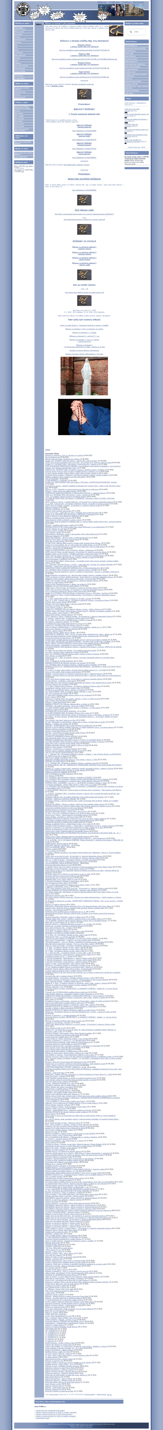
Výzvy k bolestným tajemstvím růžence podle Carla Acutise (66, 591)
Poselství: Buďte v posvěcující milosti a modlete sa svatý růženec (68, 1362)
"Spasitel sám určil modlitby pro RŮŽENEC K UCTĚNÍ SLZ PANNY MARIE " (71, 938)
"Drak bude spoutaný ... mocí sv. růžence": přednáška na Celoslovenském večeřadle (74, 942)
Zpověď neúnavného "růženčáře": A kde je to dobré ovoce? (65, 917)
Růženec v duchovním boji (54, 548)
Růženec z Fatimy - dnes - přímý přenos (59, 1253)
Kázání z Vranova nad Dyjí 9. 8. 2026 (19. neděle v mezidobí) (56, 1416)
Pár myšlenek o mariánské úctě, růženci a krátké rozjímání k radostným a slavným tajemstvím (78, 1210)
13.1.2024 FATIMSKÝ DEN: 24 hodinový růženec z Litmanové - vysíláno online (72, 708)
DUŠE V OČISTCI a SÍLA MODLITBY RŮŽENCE (62, 516)
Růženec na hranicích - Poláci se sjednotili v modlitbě (63, 1192)
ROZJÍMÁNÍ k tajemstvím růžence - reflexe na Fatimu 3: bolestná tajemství (71, 1207)
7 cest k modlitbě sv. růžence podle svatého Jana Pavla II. (65, 1101)
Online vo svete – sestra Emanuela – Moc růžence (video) (65, 963)
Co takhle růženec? (52, 1357)
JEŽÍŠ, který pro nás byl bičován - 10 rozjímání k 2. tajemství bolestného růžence (73, 1219)
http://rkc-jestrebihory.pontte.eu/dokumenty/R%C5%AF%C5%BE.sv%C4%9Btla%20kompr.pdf (84, 59)
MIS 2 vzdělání (19, 116)
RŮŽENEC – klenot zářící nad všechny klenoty (61, 566)
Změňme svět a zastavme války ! (56, 1232)
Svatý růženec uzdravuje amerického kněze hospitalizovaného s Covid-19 (70, 1080)
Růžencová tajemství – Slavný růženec (58, 1379)
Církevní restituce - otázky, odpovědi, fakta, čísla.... (136, 87)
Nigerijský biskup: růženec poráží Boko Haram (61, 1230)
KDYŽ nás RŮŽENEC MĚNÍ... (55, 847)
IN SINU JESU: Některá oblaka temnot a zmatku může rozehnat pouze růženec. (73, 543)
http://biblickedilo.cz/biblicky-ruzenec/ (77, 165)
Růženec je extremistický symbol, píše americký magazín (65, 829)
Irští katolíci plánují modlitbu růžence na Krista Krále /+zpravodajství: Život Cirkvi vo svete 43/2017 (79, 1182)
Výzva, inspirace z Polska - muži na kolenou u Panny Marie (66, 1107)
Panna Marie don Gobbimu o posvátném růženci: (62, 1162)
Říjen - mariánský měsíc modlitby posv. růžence (62, 1318)
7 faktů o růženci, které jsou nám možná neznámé (62, 1065)
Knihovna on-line (20, 92)
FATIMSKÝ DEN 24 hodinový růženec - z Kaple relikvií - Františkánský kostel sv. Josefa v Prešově (79, 826)
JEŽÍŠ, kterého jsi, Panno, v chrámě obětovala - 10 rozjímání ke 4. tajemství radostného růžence (79, 502)
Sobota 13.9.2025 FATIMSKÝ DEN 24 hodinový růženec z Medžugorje (69, 550)
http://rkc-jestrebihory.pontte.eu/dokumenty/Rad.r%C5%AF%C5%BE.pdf (84, 50)
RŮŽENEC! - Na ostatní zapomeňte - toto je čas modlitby (65, 706)
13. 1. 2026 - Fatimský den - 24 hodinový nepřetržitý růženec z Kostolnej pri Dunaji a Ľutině (76, 504)
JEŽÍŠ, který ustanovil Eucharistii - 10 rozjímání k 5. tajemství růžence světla (72, 858)
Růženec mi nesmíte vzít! (54, 1361)
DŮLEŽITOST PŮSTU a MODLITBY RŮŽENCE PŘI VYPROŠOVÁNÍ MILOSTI (72, 568)
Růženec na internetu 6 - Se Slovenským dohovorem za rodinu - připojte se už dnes (84, 346)
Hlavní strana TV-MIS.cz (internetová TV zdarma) (22, 107)
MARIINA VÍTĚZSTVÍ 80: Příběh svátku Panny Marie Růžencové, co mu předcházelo (75, 527)
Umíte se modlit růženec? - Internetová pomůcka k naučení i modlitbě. (84, 325)
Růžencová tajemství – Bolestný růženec (59, 1370)
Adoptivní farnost (20, 39)
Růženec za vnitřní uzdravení (55, 1150)
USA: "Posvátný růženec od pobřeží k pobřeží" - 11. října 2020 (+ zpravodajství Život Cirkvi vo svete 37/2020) (83, 1058)
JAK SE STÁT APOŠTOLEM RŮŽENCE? (59, 752)
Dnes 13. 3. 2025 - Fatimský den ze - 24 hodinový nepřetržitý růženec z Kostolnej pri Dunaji (77, 600)
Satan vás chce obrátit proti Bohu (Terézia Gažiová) (63, 1221)
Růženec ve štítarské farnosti (55, 1307)
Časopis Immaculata (131, 69)
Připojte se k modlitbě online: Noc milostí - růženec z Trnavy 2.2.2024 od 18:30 (72, 699)
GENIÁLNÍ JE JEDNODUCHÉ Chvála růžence (61, 1275)
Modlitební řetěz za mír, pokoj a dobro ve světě (61, 879)
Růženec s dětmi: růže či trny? (55, 1108)
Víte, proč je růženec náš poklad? (56, 693)
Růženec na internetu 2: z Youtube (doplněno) (61, 1015)
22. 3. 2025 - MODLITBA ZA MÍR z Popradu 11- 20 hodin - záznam (68, 598)
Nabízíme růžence (51, 507)
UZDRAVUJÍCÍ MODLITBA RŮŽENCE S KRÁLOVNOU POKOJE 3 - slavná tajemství (75, 996)
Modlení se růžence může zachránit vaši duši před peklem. (65, 477)
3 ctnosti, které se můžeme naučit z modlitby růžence (63, 971)
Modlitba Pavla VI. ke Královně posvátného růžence (63, 1151)
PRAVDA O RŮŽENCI (52, 509)
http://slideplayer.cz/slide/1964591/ (84, 158)
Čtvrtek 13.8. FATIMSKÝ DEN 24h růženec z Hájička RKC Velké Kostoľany (71, 461)
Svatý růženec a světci (53, 532)
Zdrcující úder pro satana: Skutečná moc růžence (62, 459)
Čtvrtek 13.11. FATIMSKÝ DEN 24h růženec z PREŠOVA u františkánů (69, 514)
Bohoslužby (18, 34)
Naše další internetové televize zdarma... (22, 129)
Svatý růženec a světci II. (54, 607)
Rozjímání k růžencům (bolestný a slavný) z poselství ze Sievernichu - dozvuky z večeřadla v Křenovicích (82, 572)
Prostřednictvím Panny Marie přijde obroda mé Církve (63, 624)
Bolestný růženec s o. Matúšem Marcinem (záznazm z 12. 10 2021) (68, 924)
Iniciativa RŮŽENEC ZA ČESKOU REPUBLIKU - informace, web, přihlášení (71, 890)
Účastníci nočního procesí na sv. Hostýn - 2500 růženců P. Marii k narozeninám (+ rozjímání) (77, 1153)
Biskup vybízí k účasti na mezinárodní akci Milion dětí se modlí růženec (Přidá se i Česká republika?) (80, 1116)
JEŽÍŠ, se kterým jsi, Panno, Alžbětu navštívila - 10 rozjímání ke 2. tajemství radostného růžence (79, 577)
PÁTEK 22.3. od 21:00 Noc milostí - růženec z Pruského (64, 690)
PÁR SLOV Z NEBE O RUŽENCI (56, 758)
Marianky (17, 58)
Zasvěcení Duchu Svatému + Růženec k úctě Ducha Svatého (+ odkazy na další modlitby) (76, 475)
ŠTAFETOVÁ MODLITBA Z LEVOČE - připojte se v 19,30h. (66, 1067)
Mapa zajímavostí (20, 55)
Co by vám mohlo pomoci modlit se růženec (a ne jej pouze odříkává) (69, 1309)
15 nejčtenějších (20, 78)
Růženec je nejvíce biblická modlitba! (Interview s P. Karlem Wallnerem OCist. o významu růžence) (79, 727)
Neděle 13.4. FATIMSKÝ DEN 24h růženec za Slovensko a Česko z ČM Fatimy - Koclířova (76, 593)
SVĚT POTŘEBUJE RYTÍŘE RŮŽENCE (59, 661)
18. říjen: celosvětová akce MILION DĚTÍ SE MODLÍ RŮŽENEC (67, 1191)
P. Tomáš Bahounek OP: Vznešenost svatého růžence (64, 1300)
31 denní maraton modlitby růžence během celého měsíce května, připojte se (72, 473)
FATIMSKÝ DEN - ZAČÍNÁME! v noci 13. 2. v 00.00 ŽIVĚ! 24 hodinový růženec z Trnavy (76, 783)
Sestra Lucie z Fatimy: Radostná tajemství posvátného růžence (67, 836)
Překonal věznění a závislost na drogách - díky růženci (64, 1185)
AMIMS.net (102, 2)
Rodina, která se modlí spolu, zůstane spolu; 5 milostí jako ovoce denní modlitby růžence (76, 1096)
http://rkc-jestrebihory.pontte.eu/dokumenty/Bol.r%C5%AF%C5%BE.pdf (84, 68)
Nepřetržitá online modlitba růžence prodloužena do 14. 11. (65, 912)
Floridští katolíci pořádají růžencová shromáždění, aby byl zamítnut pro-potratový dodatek (76, 640)
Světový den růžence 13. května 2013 (58, 1345)
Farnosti (17, 37)
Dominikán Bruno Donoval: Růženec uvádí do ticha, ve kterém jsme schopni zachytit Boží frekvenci (79, 913)
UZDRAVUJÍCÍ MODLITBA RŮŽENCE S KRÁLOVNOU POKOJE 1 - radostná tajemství (75, 493)
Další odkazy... (129, 93)
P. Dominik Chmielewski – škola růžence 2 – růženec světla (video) (68, 960)
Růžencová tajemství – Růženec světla (58, 1380)
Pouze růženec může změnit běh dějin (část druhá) (62, 1048)
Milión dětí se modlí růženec (55, 1311)
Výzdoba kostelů (20, 68)
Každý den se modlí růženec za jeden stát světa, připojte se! (66, 1375)
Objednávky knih (20, 97)
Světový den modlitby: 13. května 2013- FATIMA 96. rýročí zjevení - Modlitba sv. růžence (76, 1346)
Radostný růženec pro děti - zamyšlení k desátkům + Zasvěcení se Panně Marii (73, 1046)
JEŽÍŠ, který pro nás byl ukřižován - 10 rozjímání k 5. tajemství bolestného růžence (74, 590)
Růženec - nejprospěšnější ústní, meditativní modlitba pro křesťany (68, 1110)
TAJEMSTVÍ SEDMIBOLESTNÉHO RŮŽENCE (61, 736)
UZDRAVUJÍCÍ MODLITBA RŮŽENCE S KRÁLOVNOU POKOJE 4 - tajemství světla (75, 1169)
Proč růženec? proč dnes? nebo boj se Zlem (60, 720)
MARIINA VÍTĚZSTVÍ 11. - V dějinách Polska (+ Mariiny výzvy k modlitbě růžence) (74, 1175)
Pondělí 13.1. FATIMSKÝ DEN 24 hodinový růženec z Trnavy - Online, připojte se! (74, 609)
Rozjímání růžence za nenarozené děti (58, 1157)
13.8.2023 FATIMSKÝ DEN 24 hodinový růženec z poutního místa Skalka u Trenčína (74, 742)
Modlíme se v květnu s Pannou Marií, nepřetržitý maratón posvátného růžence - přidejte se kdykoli (79, 768)
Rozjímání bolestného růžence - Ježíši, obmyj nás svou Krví (66, 811)
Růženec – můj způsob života (55, 910)
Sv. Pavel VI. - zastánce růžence (56, 1139)
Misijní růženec (50, 1114)
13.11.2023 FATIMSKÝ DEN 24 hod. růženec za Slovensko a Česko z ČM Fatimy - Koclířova (77, 715)
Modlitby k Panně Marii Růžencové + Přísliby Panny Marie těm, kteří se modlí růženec (75, 547)
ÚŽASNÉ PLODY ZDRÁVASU (55, 1244)
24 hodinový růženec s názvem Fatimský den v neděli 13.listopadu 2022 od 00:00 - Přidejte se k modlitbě (81, 801)
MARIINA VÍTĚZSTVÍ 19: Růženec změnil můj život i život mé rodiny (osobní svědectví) (76, 819)
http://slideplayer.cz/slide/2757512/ (84, 149)
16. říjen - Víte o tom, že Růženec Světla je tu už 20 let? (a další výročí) (70, 813)
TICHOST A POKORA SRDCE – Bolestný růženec (62, 1212)
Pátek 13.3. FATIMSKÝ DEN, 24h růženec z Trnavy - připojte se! (67, 495)
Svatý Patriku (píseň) (43, 1418)
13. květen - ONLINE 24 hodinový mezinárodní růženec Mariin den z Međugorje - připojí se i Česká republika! (83, 853)
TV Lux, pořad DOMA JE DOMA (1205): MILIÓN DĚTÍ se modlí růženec (70, 1189)
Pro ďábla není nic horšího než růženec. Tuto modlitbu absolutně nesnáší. (70, 650)
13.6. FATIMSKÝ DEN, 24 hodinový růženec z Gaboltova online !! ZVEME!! (71, 570)
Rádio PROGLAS (130, 56)
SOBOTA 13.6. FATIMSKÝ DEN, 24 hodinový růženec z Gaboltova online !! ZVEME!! (74, 470)
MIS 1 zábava (19, 113)
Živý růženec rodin (84, 210)
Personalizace (19, 75)
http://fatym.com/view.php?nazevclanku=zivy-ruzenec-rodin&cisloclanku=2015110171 (84, 214)
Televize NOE (129, 53)
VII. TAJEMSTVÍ (51, 1332)
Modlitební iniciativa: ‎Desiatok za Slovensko (60, 1166)
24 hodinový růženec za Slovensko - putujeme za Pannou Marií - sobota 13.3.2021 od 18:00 (77, 1001)
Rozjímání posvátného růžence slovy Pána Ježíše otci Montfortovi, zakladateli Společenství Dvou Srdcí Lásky (83, 1069)
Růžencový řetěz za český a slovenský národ (61, 1257)
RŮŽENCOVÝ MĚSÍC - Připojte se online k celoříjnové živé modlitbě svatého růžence (75, 804)
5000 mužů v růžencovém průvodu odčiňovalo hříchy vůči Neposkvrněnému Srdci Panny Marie (78, 906)
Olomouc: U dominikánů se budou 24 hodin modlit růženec (65, 733)
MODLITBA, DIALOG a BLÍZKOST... (58, 845)
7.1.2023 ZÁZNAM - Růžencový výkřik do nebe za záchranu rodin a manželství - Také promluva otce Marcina (83, 790)
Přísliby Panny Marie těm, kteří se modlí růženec (62, 1284)
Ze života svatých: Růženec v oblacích (58, 1353)
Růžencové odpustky (52, 536)
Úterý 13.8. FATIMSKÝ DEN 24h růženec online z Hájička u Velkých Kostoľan (72, 654)
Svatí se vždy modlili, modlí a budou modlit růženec (63, 672)
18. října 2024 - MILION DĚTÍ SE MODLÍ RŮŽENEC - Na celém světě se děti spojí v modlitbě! (78, 641)
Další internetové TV (131, 61)
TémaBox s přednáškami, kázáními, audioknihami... (136, 75)
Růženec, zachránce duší (54, 1259)
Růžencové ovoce (51, 1132)
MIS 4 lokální (19, 121)
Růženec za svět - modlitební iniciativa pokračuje (62, 1366)
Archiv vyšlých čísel (21, 157)
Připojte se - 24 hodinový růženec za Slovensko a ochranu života (67, 965)
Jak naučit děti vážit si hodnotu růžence (59, 976)
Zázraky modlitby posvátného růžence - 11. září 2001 (63, 1171)
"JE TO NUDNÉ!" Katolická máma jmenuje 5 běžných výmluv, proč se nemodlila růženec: (76, 921)
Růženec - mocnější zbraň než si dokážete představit (63, 1298)
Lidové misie (19, 52)
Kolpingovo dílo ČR (131, 84)
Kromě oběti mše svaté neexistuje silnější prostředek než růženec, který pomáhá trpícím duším (78, 683)
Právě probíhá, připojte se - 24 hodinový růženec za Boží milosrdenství (69, 994)
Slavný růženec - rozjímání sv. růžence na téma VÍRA (63, 817)
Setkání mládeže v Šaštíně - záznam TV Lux (60, 1320)
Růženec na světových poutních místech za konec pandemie (66, 985)
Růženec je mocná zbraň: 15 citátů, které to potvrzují (63, 1214)
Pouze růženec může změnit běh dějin (58, 1049)
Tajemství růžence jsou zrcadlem (56, 684)
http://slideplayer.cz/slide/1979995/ (84, 131)
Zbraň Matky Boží (51, 1328)
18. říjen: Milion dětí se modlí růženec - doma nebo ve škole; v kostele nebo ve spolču (75, 722)
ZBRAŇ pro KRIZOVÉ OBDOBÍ (56, 772)
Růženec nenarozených (53, 1389)
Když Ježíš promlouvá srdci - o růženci (58, 928)
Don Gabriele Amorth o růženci (55, 1287)
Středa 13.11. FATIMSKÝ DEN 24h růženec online (62, 625)
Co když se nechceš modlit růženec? (58, 1090)
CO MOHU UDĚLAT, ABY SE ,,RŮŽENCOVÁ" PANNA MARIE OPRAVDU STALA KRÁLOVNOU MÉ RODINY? (83, 765)
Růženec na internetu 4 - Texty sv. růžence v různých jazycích (84, 340)
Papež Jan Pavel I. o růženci (55, 1076)
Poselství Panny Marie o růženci (56, 1269)
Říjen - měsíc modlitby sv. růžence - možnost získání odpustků (67, 1124)
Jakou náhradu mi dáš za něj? (55, 1028)
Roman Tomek (54, 1394)
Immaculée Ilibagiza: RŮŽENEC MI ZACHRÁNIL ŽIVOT (64, 1321)
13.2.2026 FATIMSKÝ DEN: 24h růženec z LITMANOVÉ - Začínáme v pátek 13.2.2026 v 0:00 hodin (79, 498)
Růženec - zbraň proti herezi (55, 1073)
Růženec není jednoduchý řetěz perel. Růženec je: (62, 1094)
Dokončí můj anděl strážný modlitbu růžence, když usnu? (65, 1003)
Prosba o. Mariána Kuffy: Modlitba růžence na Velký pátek (65, 1262)
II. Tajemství (49, 1341)
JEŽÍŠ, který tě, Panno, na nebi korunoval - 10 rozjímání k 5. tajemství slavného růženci (76, 552)
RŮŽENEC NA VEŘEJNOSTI (55, 761)
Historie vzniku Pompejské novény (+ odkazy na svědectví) (66, 584)
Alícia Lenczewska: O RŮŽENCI (56, 559)
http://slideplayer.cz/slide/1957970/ (84, 140)
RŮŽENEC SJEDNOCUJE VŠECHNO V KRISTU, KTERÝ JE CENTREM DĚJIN (73, 740)
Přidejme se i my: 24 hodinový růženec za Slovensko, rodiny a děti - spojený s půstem (75, 997)
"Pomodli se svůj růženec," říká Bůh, (58, 1023)
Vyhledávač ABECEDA (132, 90)
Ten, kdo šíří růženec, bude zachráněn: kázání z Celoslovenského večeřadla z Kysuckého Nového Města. (82, 1119)
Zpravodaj (18, 42)
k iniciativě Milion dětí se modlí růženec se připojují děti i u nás (67, 1187)
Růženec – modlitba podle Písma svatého (59, 525)
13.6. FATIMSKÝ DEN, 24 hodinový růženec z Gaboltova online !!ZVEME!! (71, 665)
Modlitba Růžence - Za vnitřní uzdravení (59, 1167)
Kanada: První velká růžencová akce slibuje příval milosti (65, 1128)
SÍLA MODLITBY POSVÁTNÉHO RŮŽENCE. (61, 711)
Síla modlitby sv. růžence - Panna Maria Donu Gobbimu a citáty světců (69, 1055)
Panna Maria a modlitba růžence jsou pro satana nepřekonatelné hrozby (70, 820)
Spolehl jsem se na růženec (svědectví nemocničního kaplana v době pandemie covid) (75, 1064)
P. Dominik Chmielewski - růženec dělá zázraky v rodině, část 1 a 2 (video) (71, 785)
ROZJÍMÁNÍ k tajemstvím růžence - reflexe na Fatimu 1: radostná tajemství (71, 1198)
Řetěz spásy (49, 999)
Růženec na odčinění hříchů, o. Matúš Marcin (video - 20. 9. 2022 (68, 824)
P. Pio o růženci (51, 851)
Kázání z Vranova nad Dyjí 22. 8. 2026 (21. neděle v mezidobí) (56, 1412)
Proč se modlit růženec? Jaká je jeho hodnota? (61, 1235)
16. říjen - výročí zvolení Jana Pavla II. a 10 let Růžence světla (67, 1355)
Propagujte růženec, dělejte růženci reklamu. (60, 632)
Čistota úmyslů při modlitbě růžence (57, 1037)
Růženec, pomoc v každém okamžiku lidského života (64, 751)
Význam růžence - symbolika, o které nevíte (60, 681)
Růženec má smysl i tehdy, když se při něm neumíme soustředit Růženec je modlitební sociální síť (79, 1057)
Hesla (16, 50)
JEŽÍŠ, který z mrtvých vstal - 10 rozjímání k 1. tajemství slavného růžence (71, 588)
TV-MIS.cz (126, 2)
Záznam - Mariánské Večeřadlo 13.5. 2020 (59, 1083)
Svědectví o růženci (52, 709)
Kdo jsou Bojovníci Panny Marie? (56, 883)
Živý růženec (50, 776)
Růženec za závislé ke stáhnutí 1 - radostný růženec (84, 248)
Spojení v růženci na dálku (54, 530)
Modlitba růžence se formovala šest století (60, 810)
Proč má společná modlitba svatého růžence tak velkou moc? (66, 861)
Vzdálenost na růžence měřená (56, 1286)
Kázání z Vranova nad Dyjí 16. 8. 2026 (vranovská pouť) (54, 1414)
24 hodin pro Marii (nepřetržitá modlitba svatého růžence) (64, 1160)
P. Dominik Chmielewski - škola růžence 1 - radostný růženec (66, 962)
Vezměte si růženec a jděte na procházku (59, 1008)
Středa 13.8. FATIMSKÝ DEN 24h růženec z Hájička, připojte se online (69, 557)
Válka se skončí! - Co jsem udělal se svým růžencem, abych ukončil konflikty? (72, 1277)
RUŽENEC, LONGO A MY (54, 1234)
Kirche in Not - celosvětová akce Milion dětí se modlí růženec (66, 1280)
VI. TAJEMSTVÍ (51, 1334)
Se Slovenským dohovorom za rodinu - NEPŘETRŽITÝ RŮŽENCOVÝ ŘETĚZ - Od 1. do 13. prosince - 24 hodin (84, 901)
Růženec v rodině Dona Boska (55, 702)
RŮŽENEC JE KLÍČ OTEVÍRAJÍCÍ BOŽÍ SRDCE (62, 586)
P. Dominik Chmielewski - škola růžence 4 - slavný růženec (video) (68, 955)
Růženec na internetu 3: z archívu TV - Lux (84, 336)
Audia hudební (19, 124)
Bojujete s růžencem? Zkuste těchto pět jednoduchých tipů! (65, 1062)
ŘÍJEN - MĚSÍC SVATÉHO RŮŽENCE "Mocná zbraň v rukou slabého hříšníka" (72, 643)
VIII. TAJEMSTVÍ (51, 1330)
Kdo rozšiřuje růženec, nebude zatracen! (59, 615)
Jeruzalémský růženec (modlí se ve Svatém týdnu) (63, 688)
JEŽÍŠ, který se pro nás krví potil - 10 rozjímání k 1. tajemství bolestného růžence (74, 856)
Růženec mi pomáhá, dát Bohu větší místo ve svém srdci (65, 1021)
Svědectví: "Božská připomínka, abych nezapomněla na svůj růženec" (69, 1158)
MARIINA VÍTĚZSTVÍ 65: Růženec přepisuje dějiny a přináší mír (67, 704)
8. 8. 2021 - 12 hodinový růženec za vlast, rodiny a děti (64, 947)
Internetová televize (131, 59)
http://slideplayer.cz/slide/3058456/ (84, 190)
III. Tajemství (49, 1339)
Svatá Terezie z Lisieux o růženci (57, 929)
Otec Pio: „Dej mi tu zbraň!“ (54, 734)
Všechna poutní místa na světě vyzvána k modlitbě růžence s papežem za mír (72, 471)
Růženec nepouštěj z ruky (54, 987)
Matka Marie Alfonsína (53, 1377)
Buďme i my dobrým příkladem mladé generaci (61, 1327)
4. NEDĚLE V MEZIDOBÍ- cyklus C (57, 887)
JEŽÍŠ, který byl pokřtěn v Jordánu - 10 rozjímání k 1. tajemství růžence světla (72, 505)
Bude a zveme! (19, 31)
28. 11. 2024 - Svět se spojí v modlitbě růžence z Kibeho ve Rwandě (69, 620)
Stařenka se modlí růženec (54, 582)
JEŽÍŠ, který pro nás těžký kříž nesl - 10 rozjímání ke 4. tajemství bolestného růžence (75, 1216)
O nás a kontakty (20, 71)
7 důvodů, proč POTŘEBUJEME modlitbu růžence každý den (66, 992)
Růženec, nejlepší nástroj (54, 631)
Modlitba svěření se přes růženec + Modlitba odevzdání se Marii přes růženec (72, 554)
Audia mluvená (19, 126)
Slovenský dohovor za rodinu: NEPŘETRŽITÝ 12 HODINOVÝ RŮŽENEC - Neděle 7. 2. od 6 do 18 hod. (81, 1017)
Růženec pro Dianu (51, 1201)
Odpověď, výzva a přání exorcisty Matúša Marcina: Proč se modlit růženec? (72, 1103)
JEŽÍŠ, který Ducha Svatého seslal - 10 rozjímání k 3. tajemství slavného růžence (73, 679)
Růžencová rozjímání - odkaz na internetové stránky (63, 1266)
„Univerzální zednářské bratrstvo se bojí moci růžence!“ (64, 808)
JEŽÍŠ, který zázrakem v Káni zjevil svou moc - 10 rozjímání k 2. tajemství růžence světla (76, 888)
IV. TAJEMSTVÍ (50, 1337)
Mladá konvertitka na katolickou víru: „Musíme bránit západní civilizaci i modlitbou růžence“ (76, 575)
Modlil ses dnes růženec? (54, 747)
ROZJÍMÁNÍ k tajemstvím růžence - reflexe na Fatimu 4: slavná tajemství (71, 1205)
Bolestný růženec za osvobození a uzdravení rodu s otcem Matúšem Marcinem (72, 781)
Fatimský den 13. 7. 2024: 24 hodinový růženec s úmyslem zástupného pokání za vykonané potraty (79, 658)
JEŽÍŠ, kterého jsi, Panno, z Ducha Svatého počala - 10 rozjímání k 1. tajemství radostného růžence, (80, 595)
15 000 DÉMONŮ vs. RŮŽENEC (56, 480)
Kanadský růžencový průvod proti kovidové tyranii (62, 876)
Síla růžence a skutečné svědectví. (57, 622)
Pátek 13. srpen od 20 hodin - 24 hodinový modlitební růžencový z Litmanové (72, 946)
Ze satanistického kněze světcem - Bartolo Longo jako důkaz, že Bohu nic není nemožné (76, 1184)
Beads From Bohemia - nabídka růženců (59, 1350)
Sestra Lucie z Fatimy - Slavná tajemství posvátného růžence (66, 815)
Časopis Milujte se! (131, 46)
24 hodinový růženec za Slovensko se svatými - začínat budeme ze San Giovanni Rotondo (76, 980)
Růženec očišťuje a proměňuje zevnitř (58, 729)
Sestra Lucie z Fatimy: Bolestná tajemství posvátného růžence (67, 831)
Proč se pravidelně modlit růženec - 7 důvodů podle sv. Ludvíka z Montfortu (71, 1137)
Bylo (16, 45)
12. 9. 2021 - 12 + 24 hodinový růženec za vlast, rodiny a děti (66, 935)
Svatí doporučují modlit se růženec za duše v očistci (63, 520)
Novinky (17, 111)
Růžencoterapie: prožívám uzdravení (58, 1105)
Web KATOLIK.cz (130, 51)
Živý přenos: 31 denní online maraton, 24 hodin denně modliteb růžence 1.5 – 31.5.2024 (75, 670)
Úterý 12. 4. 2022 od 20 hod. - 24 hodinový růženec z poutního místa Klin (70, 860)
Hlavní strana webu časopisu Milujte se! (24, 153)
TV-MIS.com (114, 2)
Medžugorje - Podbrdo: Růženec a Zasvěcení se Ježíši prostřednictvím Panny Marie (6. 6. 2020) (78, 1074)
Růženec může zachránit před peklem (58, 511)
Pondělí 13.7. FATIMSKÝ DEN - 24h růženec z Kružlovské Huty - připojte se (71, 464)
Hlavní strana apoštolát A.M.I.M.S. (22, 88)
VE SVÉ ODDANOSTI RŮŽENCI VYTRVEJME (61, 1237)
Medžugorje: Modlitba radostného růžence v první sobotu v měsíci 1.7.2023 (71, 760)
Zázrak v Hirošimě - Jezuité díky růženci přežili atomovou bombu (67, 1203)
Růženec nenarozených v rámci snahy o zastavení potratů (65, 1260)
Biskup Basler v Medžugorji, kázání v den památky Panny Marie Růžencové (71, 534)
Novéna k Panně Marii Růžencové (57, 731)
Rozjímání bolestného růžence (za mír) (58, 865)
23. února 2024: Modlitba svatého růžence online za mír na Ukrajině (68, 695)
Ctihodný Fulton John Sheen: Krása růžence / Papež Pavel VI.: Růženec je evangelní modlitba (78, 611)
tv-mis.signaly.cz (19, 169)
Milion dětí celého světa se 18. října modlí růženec (62, 1382)
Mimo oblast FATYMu (21, 66)
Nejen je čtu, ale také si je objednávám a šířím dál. (133, 140)
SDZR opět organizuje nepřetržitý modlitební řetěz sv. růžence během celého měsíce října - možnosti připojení (83, 522)
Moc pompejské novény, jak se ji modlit (59, 738)
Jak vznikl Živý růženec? (54, 1255)
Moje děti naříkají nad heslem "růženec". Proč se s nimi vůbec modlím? (70, 944)
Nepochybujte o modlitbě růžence (56, 1089)
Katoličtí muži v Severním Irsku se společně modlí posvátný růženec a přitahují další (74, 908)
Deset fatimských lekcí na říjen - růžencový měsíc (62, 1123)
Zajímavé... (18, 63)
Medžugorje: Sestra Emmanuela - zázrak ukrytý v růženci (65, 869)
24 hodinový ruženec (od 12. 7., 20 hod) (59, 956)
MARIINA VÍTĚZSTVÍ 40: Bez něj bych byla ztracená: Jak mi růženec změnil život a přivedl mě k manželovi (82, 972)
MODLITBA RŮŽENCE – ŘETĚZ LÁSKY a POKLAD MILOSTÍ (66, 538)
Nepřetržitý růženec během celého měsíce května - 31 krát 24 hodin (68, 969)
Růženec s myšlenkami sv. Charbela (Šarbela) (61, 749)
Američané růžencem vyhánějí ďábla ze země (61, 1044)
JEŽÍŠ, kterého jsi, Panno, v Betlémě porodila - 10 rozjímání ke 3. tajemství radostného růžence (78, 616)
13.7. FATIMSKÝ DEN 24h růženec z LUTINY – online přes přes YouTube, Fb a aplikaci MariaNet (79, 564)
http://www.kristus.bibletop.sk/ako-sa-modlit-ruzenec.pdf (84, 292)
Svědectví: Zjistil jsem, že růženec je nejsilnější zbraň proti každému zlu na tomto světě (75, 1264)
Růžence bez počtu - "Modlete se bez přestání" (61, 1148)
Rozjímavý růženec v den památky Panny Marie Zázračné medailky (68, 1033)
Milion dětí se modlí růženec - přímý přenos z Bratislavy (64, 1278)
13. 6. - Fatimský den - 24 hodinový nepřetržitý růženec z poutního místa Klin (72, 763)
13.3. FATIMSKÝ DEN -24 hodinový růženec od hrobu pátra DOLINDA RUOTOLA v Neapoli (76, 779)
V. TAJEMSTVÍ (50, 1336)
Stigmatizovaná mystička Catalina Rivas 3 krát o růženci (64, 1178)
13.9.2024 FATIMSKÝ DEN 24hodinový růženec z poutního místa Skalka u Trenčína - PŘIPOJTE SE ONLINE (83, 647)
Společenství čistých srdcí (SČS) (135, 48)
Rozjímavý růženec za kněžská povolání (59, 1391)
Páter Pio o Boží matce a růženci (56, 1082)
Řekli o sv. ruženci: (51, 1312)
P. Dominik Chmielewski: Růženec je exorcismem (62, 881)
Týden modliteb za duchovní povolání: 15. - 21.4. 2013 (64, 1348)
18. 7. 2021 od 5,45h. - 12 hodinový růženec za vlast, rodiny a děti (68, 953)
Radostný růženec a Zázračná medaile (58, 1180)
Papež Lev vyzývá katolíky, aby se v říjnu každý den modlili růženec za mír (71, 545)
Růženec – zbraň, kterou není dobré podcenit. (61, 491)
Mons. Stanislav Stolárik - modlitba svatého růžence (63, 981)
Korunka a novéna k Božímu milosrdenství (84, 350)
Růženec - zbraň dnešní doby (55, 1387)
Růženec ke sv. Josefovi (53, 1164)
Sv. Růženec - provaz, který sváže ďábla (59, 1289)
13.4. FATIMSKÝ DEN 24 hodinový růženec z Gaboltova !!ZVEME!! (68, 777)
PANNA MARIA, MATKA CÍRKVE (56, 844)
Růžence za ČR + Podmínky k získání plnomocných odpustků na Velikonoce (72, 489)
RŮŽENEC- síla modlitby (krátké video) (58, 1092)
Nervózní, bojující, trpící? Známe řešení (59, 1135)
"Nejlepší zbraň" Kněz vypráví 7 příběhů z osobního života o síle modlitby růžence (73, 919)
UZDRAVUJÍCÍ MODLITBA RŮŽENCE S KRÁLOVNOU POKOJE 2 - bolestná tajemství (75, 838)
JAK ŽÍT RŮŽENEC (52, 479)
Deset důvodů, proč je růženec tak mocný (59, 878)
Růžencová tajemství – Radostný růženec (59, 1373)
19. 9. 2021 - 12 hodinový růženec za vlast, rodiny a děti (65, 931)
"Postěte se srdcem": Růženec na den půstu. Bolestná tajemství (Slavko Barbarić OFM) (75, 1144)
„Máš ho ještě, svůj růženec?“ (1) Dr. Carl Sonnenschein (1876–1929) (69, 1273)
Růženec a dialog (51, 849)
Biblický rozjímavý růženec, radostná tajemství (61, 1371)
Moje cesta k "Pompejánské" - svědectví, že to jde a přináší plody (68, 940)
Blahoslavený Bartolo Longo (55, 895)
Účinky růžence (50, 1142)
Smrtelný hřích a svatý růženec (56, 602)
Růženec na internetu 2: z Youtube (84, 332)
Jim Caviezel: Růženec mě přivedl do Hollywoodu (62, 1035)
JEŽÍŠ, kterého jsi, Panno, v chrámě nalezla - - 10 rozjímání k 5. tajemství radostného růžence (78, 1228)
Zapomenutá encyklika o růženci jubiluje (59, 1359)
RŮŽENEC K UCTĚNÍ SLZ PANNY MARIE (60, 933)
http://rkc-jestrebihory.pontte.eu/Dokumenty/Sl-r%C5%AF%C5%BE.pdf (84, 77)
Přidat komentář (101, 1394)
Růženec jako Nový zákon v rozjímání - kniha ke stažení (64, 1196)
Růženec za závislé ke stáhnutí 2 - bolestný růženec (84, 253)
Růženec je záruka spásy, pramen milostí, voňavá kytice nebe (66, 1053)
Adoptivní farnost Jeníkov (133, 81)
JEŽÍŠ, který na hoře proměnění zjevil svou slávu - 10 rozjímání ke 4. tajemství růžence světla (78, 463)
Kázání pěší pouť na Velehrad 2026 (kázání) (50, 1410)
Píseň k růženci (50, 697)
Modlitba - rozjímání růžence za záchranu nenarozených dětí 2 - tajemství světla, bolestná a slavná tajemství (83, 675)
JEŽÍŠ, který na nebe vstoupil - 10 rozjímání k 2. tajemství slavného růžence (72, 581)
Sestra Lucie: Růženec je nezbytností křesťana (61, 629)
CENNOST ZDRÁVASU (53, 1246)
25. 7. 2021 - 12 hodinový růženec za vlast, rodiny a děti (65, 951)
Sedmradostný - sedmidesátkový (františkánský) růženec (65, 1323)
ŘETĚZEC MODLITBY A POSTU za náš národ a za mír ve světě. (68, 874)
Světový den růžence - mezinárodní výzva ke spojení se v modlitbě (68, 645)
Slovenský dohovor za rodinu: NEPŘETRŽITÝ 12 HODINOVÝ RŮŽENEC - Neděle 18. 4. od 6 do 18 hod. (81, 989)
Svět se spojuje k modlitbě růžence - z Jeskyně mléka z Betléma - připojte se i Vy (73, 627)
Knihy (16, 60)
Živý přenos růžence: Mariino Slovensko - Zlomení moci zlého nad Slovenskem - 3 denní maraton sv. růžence (83, 897)
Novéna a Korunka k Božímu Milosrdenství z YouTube (84, 354)
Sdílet (47, 450)
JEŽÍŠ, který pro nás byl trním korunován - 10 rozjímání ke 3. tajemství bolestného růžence (77, 1218)
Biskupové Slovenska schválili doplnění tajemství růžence (65, 1303)
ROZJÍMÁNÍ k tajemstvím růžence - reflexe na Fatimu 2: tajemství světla (70, 1209)
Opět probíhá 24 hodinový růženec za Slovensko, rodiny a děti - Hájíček (70, 1005)
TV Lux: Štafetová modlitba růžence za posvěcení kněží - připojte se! (69, 967)
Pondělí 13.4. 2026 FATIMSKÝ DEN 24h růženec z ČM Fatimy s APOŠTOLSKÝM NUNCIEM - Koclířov (81, 482)
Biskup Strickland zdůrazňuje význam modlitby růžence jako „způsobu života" (72, 636)
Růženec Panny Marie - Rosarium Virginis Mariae (62, 539)
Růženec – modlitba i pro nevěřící (56, 724)
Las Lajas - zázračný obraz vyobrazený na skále (62, 652)
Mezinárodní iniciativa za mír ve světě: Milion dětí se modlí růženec (68, 1146)
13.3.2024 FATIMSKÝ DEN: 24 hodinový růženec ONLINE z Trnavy (68, 692)
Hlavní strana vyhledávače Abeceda (23, 142)
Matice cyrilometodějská (132, 67)
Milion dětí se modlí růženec (55, 541)
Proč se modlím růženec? (54, 1176)
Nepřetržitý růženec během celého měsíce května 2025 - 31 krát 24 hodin (70, 579)
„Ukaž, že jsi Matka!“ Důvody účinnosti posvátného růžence (66, 497)
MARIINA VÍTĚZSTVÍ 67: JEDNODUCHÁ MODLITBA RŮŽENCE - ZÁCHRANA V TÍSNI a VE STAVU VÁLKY (83, 666)
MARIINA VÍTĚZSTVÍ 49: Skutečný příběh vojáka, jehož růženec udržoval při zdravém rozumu (78, 806)
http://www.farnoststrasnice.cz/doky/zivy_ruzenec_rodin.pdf (84, 219)
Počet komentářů (89, 1394)
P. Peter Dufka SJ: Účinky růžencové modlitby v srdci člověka (66, 1039)
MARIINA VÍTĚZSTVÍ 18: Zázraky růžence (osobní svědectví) (66, 1112)
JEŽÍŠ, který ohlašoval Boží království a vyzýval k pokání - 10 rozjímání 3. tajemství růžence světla (80, 1024)
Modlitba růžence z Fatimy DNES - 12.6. (59, 1364)
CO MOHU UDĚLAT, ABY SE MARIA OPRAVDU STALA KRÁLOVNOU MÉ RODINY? (75, 797)
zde (27, 166)
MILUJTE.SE (138, 2)
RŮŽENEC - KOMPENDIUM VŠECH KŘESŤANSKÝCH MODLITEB (68, 726)
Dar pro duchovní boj (52, 457)
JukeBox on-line (130, 72)
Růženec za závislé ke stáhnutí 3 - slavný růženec (84, 258)
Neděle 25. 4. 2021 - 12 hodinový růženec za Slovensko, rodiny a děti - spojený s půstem (76, 983)
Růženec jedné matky (52, 1243)
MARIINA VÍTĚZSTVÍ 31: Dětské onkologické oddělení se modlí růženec (70, 1010)
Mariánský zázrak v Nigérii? (54, 1294)
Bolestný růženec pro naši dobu (56, 529)
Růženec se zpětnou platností (55, 904)
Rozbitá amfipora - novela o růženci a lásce (60, 1343)
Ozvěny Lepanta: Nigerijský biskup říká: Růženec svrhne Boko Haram (69, 1302)
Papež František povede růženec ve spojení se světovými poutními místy (70, 1078)
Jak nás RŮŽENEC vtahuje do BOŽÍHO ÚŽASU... (62, 863)
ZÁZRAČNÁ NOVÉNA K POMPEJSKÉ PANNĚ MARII (64, 822)
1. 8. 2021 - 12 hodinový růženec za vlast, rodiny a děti (64, 949)
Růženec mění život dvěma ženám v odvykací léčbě (63, 604)
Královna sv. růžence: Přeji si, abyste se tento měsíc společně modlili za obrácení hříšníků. (77, 1282)
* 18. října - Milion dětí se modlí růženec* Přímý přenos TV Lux (59, 1249)
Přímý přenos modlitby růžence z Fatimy (59, 1130)
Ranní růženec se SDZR (53, 656)
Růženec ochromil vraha (53, 1386)
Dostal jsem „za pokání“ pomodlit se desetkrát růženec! (64, 926)
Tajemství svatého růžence (54, 1325)
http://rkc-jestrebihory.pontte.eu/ (83, 84)
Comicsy (17, 94)
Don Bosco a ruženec (52, 606)
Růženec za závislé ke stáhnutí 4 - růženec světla (84, 264)
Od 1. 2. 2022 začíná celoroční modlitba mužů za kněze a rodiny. (67, 885)
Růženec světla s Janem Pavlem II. (57, 613)
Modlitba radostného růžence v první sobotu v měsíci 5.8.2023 (66, 745)
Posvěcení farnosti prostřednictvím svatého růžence (63, 1239)
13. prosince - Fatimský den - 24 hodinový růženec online (65, 618)
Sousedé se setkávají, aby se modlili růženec (61, 1085)
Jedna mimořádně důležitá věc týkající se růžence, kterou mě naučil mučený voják (74, 1155)
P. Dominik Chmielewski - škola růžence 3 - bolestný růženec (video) (69, 958)
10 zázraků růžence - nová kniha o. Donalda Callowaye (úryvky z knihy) (70, 978)
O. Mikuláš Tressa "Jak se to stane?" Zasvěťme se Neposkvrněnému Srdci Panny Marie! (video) (78, 867)
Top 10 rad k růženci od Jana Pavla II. (58, 638)
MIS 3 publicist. (19, 118)
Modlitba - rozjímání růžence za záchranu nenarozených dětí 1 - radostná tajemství (74, 674)
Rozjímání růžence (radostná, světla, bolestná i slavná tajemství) (68, 1042)
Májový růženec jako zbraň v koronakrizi (59, 1087)
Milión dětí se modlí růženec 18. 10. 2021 (59, 922)
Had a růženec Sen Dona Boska (56, 700)
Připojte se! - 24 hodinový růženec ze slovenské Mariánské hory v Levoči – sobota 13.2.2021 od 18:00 (80, 1012)
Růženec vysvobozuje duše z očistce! (58, 518)
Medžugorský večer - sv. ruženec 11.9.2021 (60, 937)
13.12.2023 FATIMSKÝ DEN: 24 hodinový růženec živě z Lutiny (67, 713)
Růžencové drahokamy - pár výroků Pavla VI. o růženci (64, 1141)
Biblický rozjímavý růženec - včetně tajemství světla (63, 1305)
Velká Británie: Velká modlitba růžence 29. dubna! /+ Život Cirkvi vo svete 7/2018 (73, 1173)
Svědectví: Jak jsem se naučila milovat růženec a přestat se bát (67, 1126)
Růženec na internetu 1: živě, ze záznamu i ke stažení (84, 329)
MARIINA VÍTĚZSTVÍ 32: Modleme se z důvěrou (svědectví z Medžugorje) (71, 1006)
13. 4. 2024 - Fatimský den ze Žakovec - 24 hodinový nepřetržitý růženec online (72, 686)
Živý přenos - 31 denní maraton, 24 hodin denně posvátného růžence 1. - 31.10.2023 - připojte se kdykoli (81, 717)
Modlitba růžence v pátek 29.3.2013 (57, 1352)
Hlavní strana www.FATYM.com (20, 28)
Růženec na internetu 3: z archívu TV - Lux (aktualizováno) (65, 1040)
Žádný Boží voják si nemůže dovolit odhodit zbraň (62, 743)
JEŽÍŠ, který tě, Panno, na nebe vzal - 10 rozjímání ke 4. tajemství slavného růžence (75, 556)
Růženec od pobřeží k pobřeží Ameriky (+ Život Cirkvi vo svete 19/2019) (70, 1133)
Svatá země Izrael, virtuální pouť (135, 64)
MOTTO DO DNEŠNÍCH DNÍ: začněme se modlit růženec (65, 770)
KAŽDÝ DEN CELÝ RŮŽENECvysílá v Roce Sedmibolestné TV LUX (58, 1315)
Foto (16, 47)
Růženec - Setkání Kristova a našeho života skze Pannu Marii (66, 1296)
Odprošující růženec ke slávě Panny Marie (60, 1368)
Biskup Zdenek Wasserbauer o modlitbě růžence (62, 1051)
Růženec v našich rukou (53, 1252)
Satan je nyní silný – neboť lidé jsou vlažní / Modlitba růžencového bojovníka (71, 513)
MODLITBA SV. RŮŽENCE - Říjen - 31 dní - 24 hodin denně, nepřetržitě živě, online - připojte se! (78, 634)
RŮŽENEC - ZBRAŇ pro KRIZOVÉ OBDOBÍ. (60, 799)
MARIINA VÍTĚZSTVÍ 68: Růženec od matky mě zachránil (65, 663)
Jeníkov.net (128, 78)
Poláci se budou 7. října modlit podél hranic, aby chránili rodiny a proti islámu (71, 1194)
